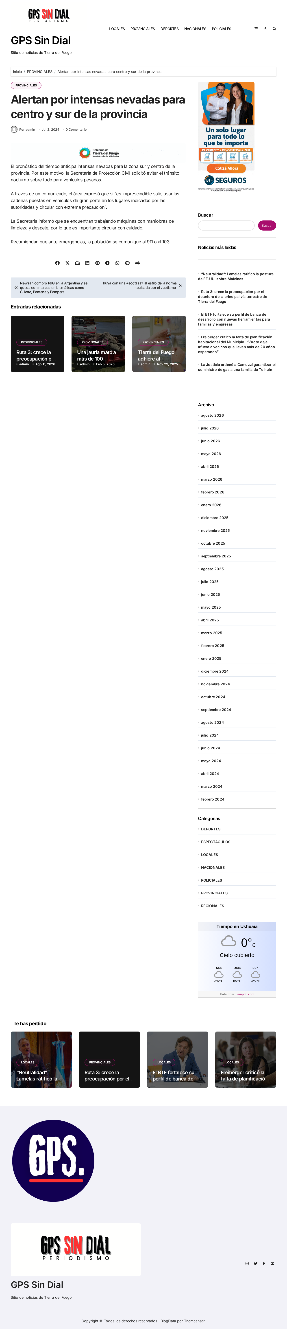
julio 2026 (210, 428)
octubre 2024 (213, 697)
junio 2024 (210, 748)
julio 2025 (210, 581)
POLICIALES (221, 28)
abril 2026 (210, 466)
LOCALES (117, 28)
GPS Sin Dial (41, 40)
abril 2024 (210, 773)
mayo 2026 (211, 453)
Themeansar (194, 1321)
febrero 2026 (212, 492)
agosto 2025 (212, 569)
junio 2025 (210, 594)
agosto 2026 (212, 415)
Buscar (205, 215)
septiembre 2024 (216, 709)
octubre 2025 (213, 543)
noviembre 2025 (215, 530)
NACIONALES (195, 28)
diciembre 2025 (215, 517)
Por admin (27, 129)
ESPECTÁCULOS (215, 842)
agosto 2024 (212, 722)
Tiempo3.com (244, 994)
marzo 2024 (212, 786)
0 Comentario (76, 129)
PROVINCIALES (142, 28)
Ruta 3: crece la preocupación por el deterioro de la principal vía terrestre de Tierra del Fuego (232, 296)
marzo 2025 (211, 633)
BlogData (168, 1321)
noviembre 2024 (215, 684)
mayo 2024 (211, 761)
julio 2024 (210, 735)
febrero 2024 (212, 799)
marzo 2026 (211, 479)
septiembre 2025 (216, 556)
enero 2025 (211, 658)
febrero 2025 (212, 645)
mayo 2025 (211, 607)
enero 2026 (211, 505)
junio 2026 (210, 441)
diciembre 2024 (215, 671)
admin (24, 364)
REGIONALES (212, 906)
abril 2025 (210, 620)
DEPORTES (169, 28)
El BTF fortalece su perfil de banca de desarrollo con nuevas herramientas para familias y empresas (234, 319)
